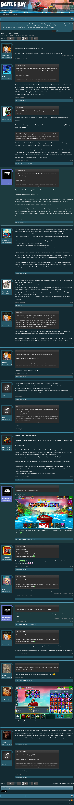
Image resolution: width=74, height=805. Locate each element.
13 (22, 38)
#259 (71, 741)
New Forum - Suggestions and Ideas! (64, 30)
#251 (71, 476)
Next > (35, 38)
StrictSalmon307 (19, 479)
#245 (71, 270)
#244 (71, 219)
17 (32, 38)
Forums (4, 10)
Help (61, 800)
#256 (71, 653)
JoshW (4, 742)
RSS (72, 800)
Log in (71, 1)
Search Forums (5, 14)
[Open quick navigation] (72, 19)
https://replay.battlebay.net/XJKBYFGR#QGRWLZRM (29, 49)
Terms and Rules (61, 803)
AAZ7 (16, 305)
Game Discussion (11, 35)
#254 (71, 596)
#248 (71, 373)
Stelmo (4, 675)
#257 (71, 677)
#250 (71, 429)
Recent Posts (14, 14)
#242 (71, 97)
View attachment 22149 (22, 552)
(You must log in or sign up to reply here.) (64, 783)
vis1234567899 (6, 558)
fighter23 (5, 292)
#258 (71, 724)
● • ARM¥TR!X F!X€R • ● (6, 589)
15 (27, 38)
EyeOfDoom (5, 241)
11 (18, 38)
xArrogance (5, 55)
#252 (71, 536)
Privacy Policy (69, 803)
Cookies (54, 30)
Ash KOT (17, 680)
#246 (71, 302)
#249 (71, 396)
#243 (71, 160)
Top (69, 800)
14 (25, 38)
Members (12, 10)
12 (20, 38)
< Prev (9, 38)
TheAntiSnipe (6, 182)
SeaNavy (4, 77)
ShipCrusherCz (19, 100)
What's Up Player (7, 447)
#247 (71, 344)
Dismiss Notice (72, 23)
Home (65, 800)
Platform (7, 4)
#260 (71, 774)
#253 (71, 566)
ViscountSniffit (6, 119)
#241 (71, 58)
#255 (71, 621)
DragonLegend (24, 35)
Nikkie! (17, 163)
